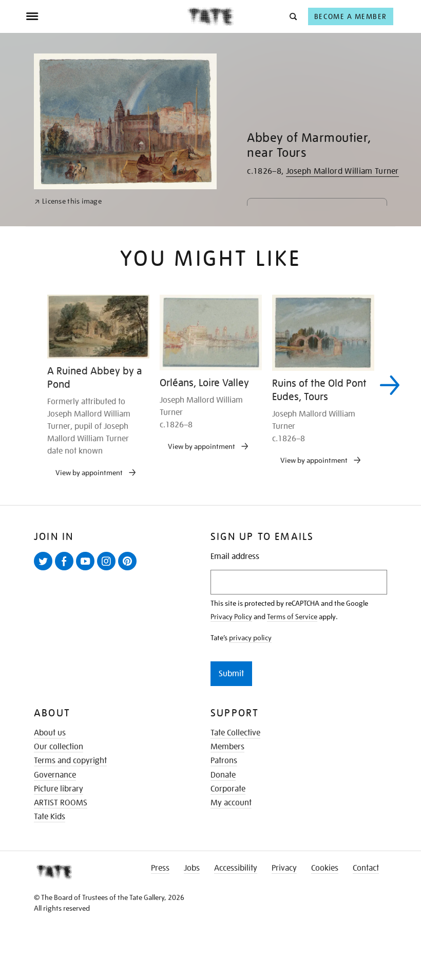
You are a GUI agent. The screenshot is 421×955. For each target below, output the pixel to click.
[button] (292, 16)
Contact (366, 868)
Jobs (192, 868)
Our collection (58, 747)
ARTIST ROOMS (60, 803)
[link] (68, 201)
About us (50, 733)
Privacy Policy (231, 616)
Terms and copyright (70, 760)
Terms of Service (292, 616)
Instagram (108, 569)
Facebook (66, 569)
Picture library (58, 789)
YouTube (87, 569)
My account (231, 803)
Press (160, 868)
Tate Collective (235, 733)
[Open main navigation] (106, 16)
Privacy (284, 868)
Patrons (223, 760)
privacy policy (250, 637)
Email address (234, 557)
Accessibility (235, 868)
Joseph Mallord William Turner (342, 171)
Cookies (324, 868)
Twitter (45, 569)
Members (227, 747)
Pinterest (129, 569)
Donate (223, 775)
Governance (55, 775)
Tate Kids (49, 817)
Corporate (227, 789)
